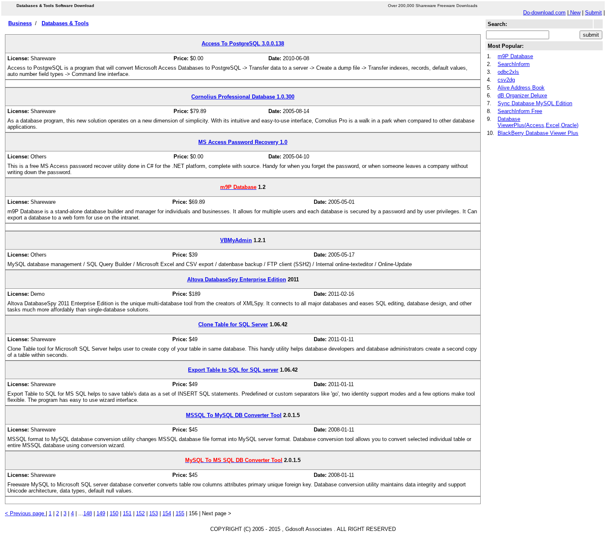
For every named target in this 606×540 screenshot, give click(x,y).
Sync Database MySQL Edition (535, 103)
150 (114, 513)
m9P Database (515, 56)
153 (153, 513)
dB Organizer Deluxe (522, 95)
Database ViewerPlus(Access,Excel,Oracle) (538, 122)
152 (140, 513)
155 (180, 513)
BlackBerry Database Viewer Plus (538, 133)
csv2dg (506, 80)
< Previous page (25, 513)
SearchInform (514, 64)
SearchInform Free (520, 111)
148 (87, 513)
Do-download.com (544, 12)
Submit (593, 12)
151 (127, 513)
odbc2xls (508, 72)
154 (166, 513)
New (574, 12)
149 (100, 513)
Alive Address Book (521, 88)
